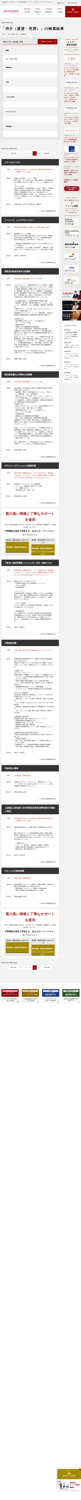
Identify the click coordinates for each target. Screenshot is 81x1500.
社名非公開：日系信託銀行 (22, 775)
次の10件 (47, 153)
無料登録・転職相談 (73, 12)
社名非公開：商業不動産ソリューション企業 (28, 278)
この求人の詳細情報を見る (47, 211)
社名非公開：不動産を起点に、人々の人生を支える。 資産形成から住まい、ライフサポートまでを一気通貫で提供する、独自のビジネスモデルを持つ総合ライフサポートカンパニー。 (33, 475)
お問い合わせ (73, 3)
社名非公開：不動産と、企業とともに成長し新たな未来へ (32, 227)
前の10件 (13, 153)
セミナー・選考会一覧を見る (71, 188)
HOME (3, 34)
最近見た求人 (60, 3)
